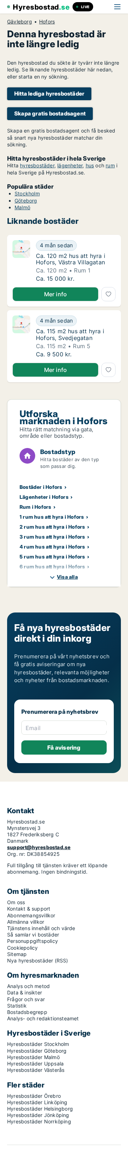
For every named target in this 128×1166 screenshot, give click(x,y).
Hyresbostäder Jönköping (38, 1115)
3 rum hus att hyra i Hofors (52, 537)
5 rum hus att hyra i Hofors (52, 557)
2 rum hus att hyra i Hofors (52, 527)
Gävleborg (19, 22)
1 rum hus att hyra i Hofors (52, 517)
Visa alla (67, 577)
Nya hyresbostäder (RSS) (37, 960)
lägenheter (69, 165)
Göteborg (26, 201)
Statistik (17, 1006)
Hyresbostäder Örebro (34, 1096)
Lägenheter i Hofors (44, 497)
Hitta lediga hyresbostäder (49, 93)
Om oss (16, 902)
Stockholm (27, 193)
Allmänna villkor (25, 922)
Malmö (22, 207)
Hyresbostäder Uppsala (35, 1063)
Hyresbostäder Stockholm (38, 1044)
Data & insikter (24, 992)
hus (90, 165)
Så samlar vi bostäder (33, 935)
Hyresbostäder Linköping (37, 1102)
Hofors (47, 22)
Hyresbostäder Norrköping (39, 1121)
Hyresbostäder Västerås (35, 1070)
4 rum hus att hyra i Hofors (52, 547)
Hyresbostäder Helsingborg (40, 1109)
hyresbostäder (37, 165)
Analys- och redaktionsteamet (43, 1018)
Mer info (55, 294)
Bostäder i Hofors (41, 487)
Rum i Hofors (35, 507)
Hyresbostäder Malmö (33, 1057)
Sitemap (17, 954)
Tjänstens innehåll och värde (41, 928)
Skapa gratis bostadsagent (50, 113)
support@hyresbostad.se (38, 847)
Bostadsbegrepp (27, 1012)
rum (110, 165)
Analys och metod (28, 986)
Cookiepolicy (22, 948)
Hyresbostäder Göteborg (36, 1051)
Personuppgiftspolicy (32, 941)
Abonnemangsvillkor (31, 915)
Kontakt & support (28, 909)
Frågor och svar (26, 999)
